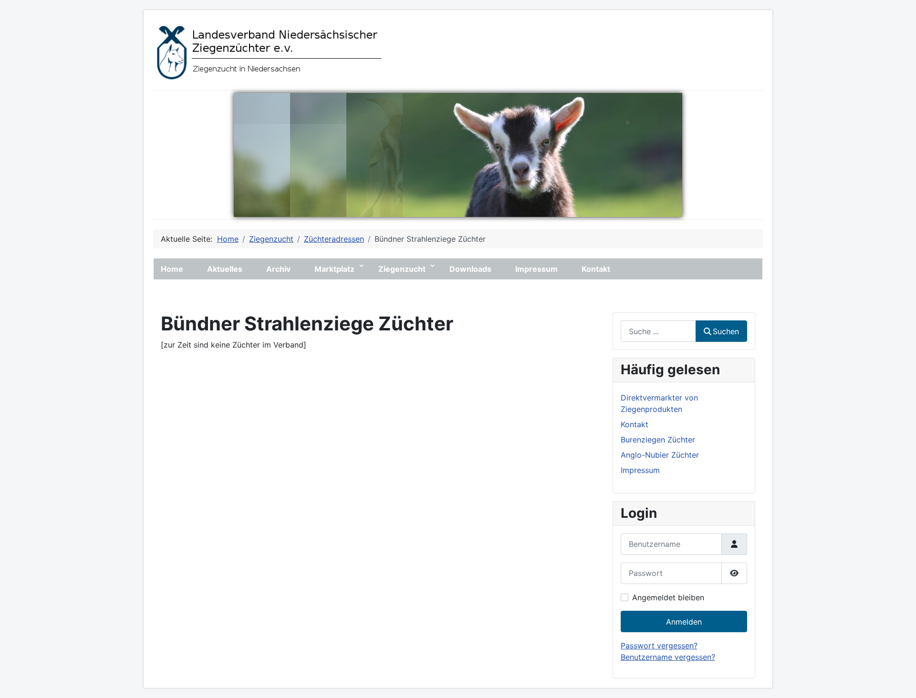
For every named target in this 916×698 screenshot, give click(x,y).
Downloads (470, 269)
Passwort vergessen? (659, 645)
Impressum (536, 269)
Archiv (278, 269)
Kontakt (596, 269)
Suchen (726, 331)
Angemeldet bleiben (668, 597)
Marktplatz (334, 269)
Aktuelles (224, 269)
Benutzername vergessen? (668, 657)
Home (172, 269)
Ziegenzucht (402, 269)
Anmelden (684, 621)
